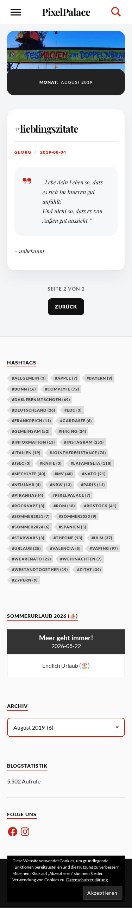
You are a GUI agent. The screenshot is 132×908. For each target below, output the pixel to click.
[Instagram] (25, 831)
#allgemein (29, 378)
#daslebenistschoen (41, 399)
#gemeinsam (31, 431)
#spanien (72, 527)
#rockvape (28, 505)
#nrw (61, 484)
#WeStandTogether (40, 569)
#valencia (65, 548)
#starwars (28, 537)
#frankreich (31, 420)
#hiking (72, 431)
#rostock (100, 505)
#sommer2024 (31, 527)
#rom (64, 505)
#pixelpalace (71, 495)
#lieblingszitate (46, 128)
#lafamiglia (91, 463)
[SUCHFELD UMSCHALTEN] (116, 12)
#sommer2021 (31, 516)
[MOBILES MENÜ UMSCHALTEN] (16, 12)
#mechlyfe (28, 473)
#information (33, 442)
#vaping (104, 548)
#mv (64, 473)
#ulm (102, 537)
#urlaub (26, 548)
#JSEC (21, 463)
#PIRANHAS (27, 495)
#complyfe (62, 389)
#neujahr (26, 484)
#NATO (94, 473)
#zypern (25, 580)
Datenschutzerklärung (87, 879)
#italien (26, 452)
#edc (73, 410)
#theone (68, 537)
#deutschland (33, 410)
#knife (51, 463)
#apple (66, 378)
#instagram (84, 442)
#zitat (89, 569)
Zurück (66, 307)
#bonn (24, 389)
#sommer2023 (77, 516)
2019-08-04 (53, 152)
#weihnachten (81, 559)
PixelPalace (66, 11)
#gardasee (76, 420)
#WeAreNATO (31, 559)
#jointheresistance (78, 452)
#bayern (99, 378)
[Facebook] (12, 831)
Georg (22, 152)
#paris (93, 484)
